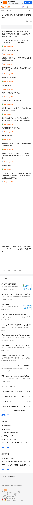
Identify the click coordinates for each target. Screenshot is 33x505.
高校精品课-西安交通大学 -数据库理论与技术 (14, 443)
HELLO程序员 (4, 340)
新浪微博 (10, 476)
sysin (2, 309)
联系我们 (16, 481)
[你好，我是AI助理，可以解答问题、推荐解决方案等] (23, 7)
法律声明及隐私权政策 (7, 492)
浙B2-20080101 (19, 496)
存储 (20, 270)
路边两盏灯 (4, 299)
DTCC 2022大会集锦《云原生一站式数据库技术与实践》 (16, 465)
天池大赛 (13, 485)
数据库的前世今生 (6, 425)
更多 (2, 447)
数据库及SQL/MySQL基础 (8, 439)
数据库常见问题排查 (7, 436)
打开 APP (27, 2)
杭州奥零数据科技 (5, 360)
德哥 (2, 320)
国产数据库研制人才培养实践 (9, 458)
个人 (30, 10)
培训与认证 (19, 485)
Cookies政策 (17, 492)
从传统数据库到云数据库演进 (9, 432)
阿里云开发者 (4, 289)
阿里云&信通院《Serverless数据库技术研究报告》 (15, 461)
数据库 (14, 270)
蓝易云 (3, 330)
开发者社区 (7, 485)
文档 (3, 485)
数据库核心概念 (5, 429)
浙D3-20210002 (18, 498)
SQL (9, 270)
